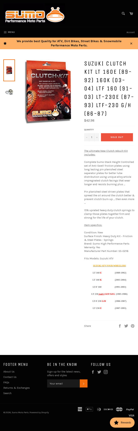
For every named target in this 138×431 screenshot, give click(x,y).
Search (7, 393)
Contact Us (9, 377)
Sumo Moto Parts (20, 412)
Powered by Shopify (39, 412)
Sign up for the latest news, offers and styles (63, 373)
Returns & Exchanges (16, 387)
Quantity (89, 129)
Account (131, 32)
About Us (8, 371)
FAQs (6, 382)
